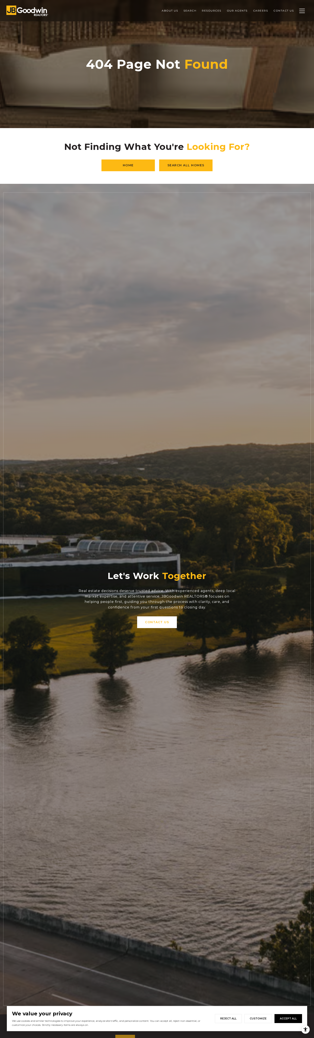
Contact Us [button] (157, 622)
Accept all (288, 1018)
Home (128, 165)
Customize (258, 1018)
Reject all (228, 1018)
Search (189, 10)
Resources (211, 10)
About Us (170, 10)
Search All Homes (185, 165)
